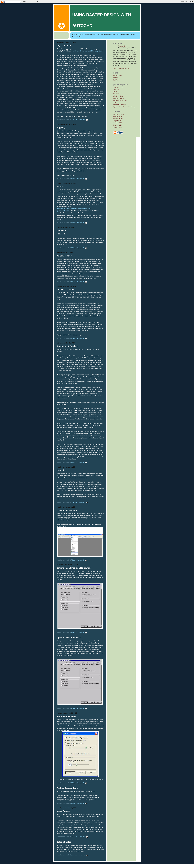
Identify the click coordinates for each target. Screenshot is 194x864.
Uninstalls (116, 94)
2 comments (80, 462)
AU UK (115, 91)
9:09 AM (73, 708)
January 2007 (117, 127)
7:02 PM (73, 560)
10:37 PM (74, 119)
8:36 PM (73, 632)
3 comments (80, 708)
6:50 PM (73, 248)
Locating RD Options (119, 104)
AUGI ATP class (118, 96)
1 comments (80, 632)
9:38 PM (73, 222)
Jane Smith (121, 46)
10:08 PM (74, 502)
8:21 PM (73, 281)
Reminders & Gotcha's (120, 100)
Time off (115, 102)
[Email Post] (86, 119)
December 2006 (118, 125)
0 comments (81, 119)
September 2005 (118, 114)
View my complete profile (121, 68)
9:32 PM (73, 783)
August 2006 (117, 121)
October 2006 (117, 123)
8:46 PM (73, 178)
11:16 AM (74, 855)
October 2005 (117, 116)
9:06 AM (73, 338)
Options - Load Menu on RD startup (124, 107)
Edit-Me (115, 77)
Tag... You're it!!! (118, 87)
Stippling (116, 89)
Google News (117, 75)
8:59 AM (73, 803)
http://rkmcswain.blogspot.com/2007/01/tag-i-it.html (87, 51)
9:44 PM (73, 462)
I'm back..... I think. (118, 98)
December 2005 (118, 118)
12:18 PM (74, 836)
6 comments (81, 855)
